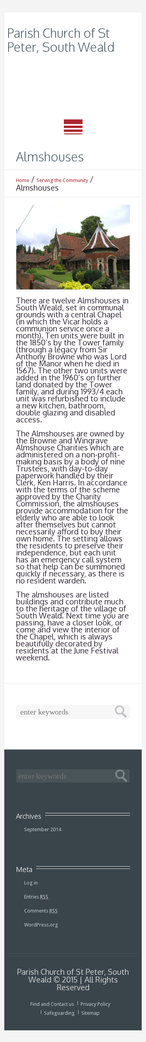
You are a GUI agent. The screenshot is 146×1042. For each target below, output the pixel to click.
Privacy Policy (95, 1004)
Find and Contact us (52, 1004)
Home (22, 180)
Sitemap (90, 1013)
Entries (36, 897)
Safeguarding (59, 1013)
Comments (41, 911)
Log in (31, 883)
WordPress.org (41, 925)
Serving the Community (62, 180)
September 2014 (42, 829)
